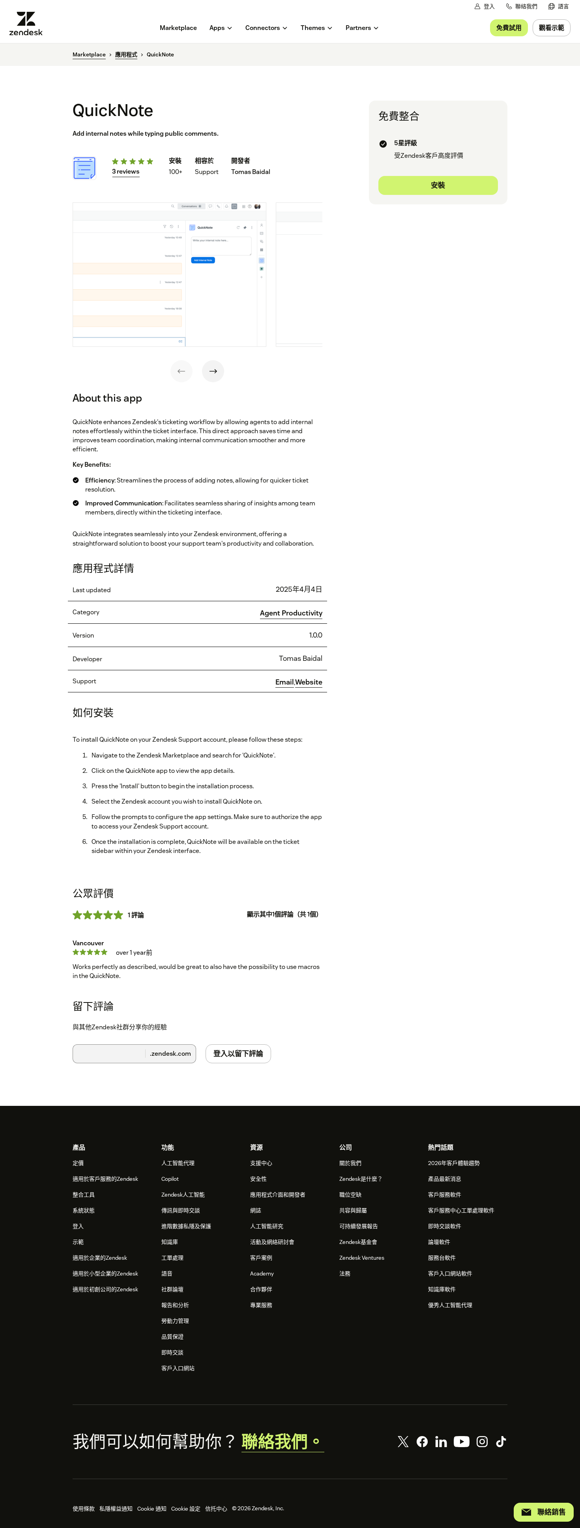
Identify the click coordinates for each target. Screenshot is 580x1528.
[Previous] (181, 371)
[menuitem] (558, 6)
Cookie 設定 (185, 1508)
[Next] (213, 371)
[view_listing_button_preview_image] (169, 274)
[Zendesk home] (29, 23)
